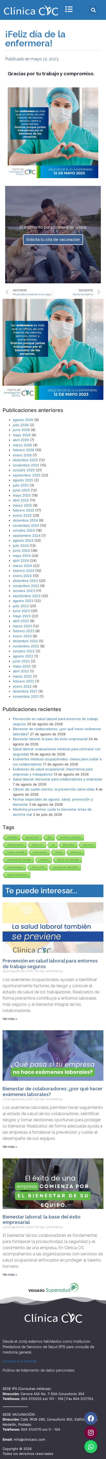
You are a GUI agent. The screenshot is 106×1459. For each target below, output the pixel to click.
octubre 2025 (24, 470)
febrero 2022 (23, 681)
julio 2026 (21, 425)
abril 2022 (21, 671)
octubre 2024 (24, 530)
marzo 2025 (22, 505)
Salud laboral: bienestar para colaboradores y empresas (57, 779)
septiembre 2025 (26, 475)
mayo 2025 (22, 495)
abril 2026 (21, 440)
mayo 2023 (22, 616)
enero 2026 (22, 455)
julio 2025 (21, 485)
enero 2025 (22, 515)
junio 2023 (21, 611)
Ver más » (10, 1019)
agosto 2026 (23, 420)
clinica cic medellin (68, 859)
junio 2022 (21, 661)
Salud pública (15, 844)
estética (44, 859)
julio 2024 (21, 545)
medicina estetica (70, 837)
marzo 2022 (22, 676)
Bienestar (69, 844)
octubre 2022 (24, 651)
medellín (12, 837)
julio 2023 (21, 606)
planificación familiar (19, 859)
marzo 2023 (22, 626)
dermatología (15, 867)
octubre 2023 (24, 591)
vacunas (88, 844)
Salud (58, 852)
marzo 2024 (22, 566)
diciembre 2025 (25, 460)
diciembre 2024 (25, 520)
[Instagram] (90, 1432)
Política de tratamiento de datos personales (39, 1370)
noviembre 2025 (26, 465)
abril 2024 (21, 560)
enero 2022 (22, 686)
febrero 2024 (23, 570)
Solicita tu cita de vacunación (53, 239)
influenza (76, 852)
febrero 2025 (23, 510)
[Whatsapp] (90, 1446)
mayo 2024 (22, 556)
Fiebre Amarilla (16, 852)
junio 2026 (21, 430)
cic (53, 844)
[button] (93, 10)
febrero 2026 (23, 450)
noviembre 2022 (26, 646)
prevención (32, 837)
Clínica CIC (38, 867)
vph (50, 837)
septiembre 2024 (26, 535)
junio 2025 (21, 490)
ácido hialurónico (17, 874)
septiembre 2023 (26, 596)
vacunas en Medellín (65, 867)
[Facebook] (90, 1418)
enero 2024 (22, 576)
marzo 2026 (22, 445)
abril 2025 (21, 500)
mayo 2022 (22, 666)
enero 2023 (22, 636)
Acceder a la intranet (20, 1361)
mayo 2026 (22, 435)
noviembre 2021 (26, 696)
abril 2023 (21, 621)
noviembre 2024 (26, 525)
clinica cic (37, 844)
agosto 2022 (23, 656)
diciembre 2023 (25, 581)
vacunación (40, 852)
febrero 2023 (23, 631)
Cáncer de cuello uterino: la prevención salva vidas (53, 789)
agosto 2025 (23, 480)
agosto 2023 (23, 601)
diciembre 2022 (25, 641)
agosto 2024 (23, 540)
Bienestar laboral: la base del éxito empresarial (50, 739)
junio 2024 (21, 550)
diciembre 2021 (25, 691)
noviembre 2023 (26, 586)
